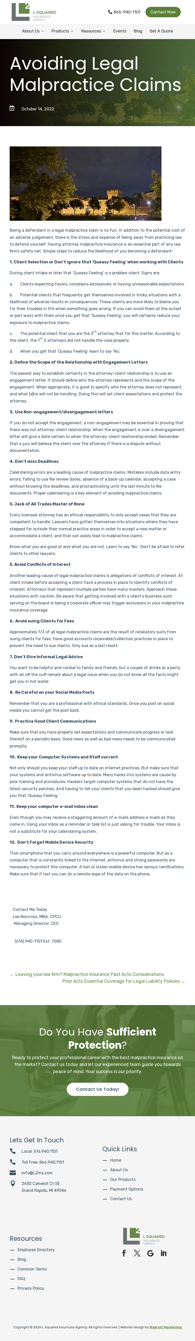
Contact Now (163, 12)
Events (119, 31)
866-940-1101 (124, 12)
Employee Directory (36, 1249)
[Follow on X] (137, 1253)
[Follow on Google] (150, 1253)
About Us (33, 31)
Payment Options (126, 1189)
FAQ (21, 1278)
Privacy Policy (31, 1288)
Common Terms (32, 1269)
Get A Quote (161, 31)
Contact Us (121, 1198)
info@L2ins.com (37, 1172)
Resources (93, 31)
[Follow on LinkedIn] (163, 1253)
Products (63, 31)
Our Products (123, 1179)
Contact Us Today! (97, 1089)
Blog (138, 31)
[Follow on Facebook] (124, 1253)
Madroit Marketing (166, 1327)
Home (115, 1160)
